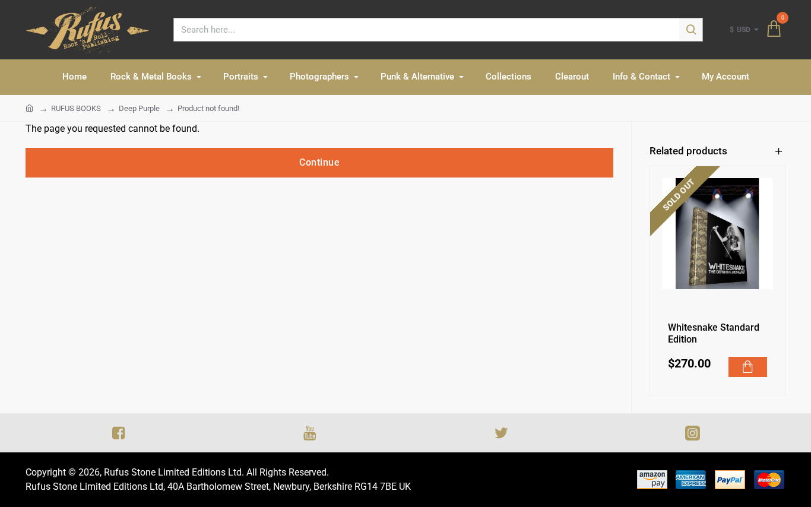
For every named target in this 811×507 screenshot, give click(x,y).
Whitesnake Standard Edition (713, 334)
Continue (319, 162)
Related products (688, 151)
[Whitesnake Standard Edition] (717, 233)
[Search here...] (691, 30)
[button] (748, 367)
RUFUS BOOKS (76, 108)
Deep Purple (139, 108)
